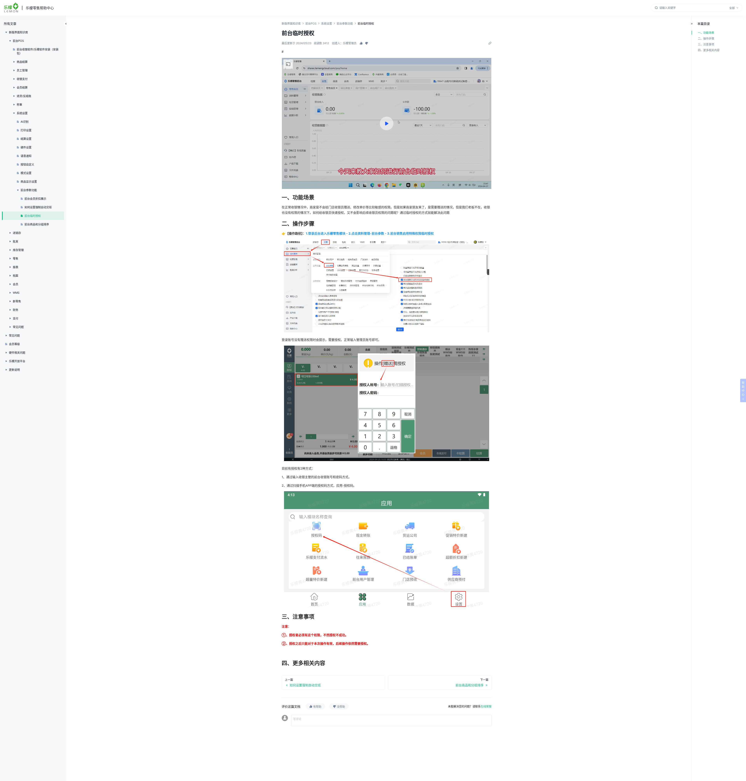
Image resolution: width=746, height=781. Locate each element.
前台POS (310, 23)
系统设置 (326, 23)
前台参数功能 (345, 23)
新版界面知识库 (291, 23)
